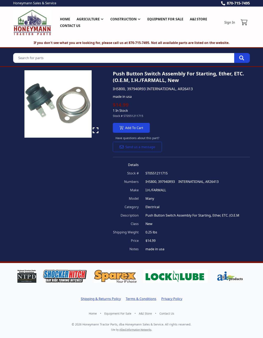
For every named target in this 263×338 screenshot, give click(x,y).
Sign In (229, 22)
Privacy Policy (171, 298)
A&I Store (198, 19)
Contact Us (70, 25)
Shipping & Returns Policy (101, 298)
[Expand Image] (95, 130)
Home (65, 19)
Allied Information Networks (135, 329)
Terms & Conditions (141, 298)
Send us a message (140, 147)
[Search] (242, 58)
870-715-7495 (238, 3)
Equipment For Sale (165, 19)
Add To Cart (134, 128)
